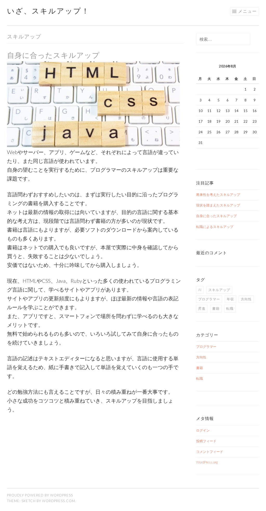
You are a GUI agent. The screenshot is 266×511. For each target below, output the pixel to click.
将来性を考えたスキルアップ (218, 194)
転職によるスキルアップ (214, 227)
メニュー (247, 11)
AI (200, 290)
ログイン (203, 430)
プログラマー (209, 299)
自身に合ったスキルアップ (53, 55)
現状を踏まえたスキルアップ (218, 205)
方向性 (246, 299)
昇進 (201, 308)
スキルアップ (219, 290)
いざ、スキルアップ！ (48, 10)
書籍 (216, 308)
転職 (230, 308)
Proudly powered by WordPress (40, 495)
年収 (230, 299)
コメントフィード (209, 452)
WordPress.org (207, 462)
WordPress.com (58, 501)
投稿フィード (206, 441)
